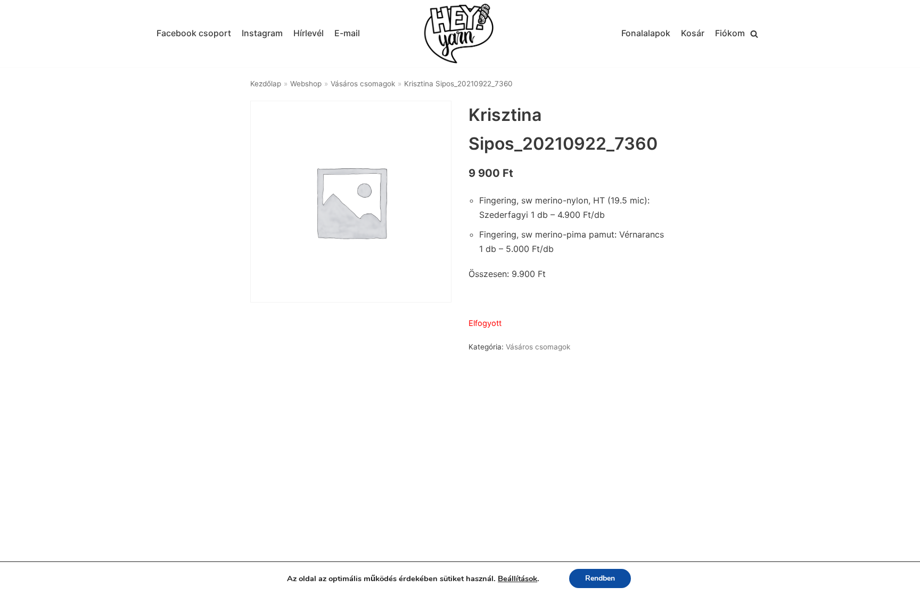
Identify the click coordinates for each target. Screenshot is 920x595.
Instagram (262, 33)
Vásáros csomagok (363, 83)
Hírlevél (308, 33)
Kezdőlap (265, 83)
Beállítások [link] (517, 578)
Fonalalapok (645, 33)
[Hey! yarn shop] (460, 34)
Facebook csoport (194, 33)
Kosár (692, 33)
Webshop (306, 83)
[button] (754, 34)
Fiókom (730, 33)
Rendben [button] (600, 578)
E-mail (347, 33)
